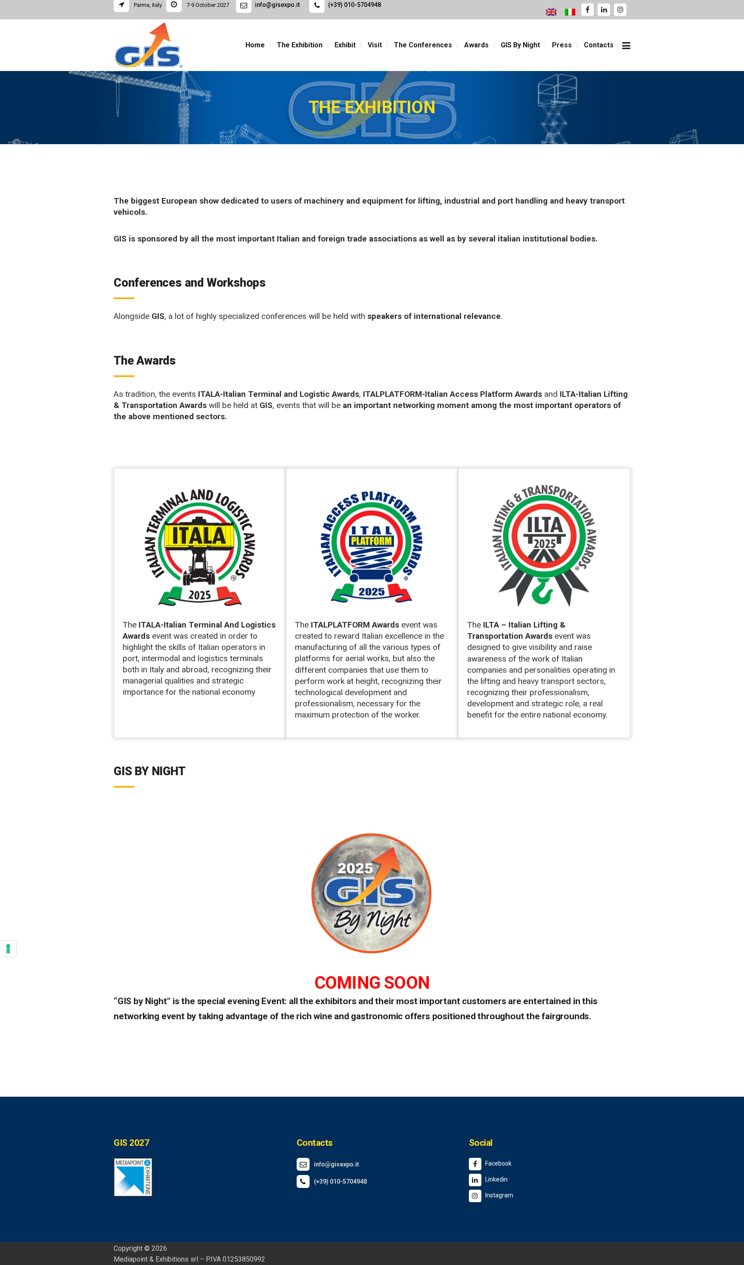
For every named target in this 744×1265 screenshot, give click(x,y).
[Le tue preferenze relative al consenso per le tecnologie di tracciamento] (8, 948)
